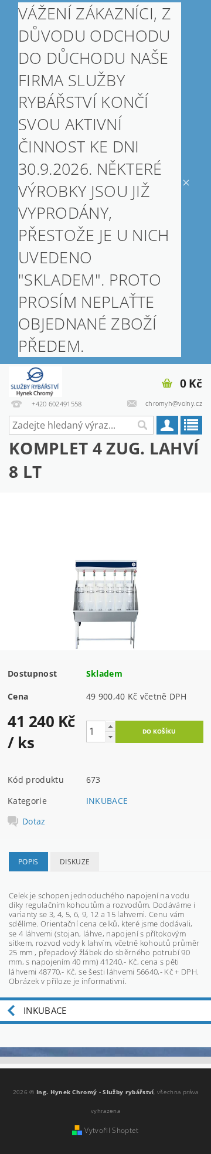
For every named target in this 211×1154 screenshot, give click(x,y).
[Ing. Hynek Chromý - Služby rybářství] (35, 379)
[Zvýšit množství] (110, 726)
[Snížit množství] (110, 736)
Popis (28, 862)
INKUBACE (107, 800)
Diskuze (75, 862)
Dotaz (34, 821)
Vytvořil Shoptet (111, 1130)
